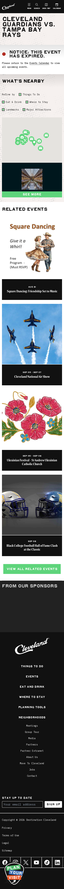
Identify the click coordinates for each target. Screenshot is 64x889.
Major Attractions (39, 109)
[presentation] (32, 179)
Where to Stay (39, 102)
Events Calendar (39, 63)
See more (32, 194)
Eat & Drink (14, 102)
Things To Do (31, 94)
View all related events (32, 569)
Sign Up (53, 804)
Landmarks (12, 109)
